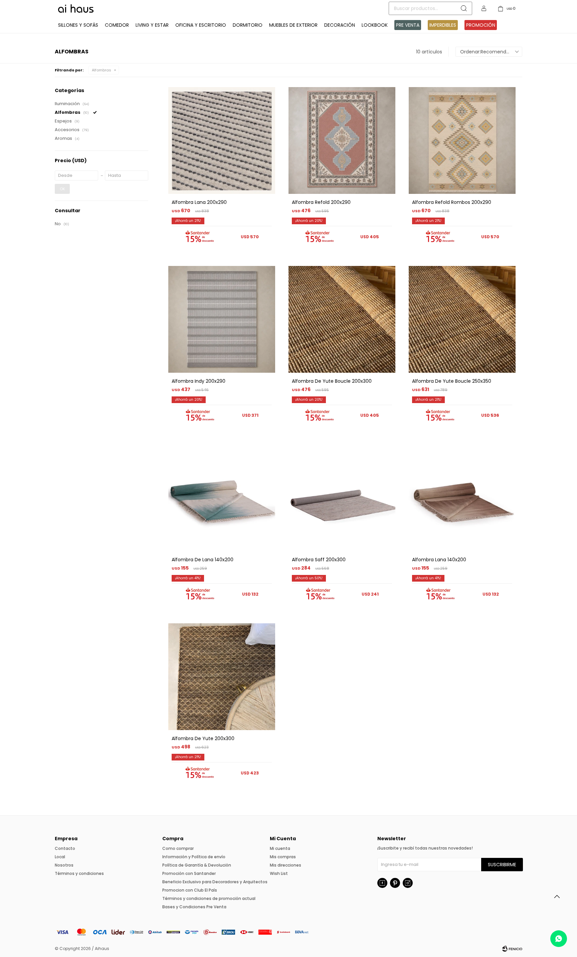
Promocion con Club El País (189, 890)
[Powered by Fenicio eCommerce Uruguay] (512, 949)
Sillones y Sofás (78, 25)
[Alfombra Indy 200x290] (221, 319)
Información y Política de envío (193, 857)
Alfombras (101, 70)
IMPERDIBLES (442, 25)
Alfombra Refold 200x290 (321, 202)
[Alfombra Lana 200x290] (221, 140)
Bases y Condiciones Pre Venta (194, 907)
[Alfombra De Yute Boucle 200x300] (341, 319)
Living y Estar (152, 25)
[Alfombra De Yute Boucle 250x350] (462, 319)
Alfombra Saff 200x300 (319, 559)
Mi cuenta (280, 848)
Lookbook (375, 25)
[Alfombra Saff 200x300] (341, 497)
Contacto (65, 848)
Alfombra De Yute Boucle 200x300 (332, 381)
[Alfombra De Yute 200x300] (221, 676)
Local (60, 857)
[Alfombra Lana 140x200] (462, 497)
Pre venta (407, 25)
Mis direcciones (285, 865)
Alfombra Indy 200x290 (198, 381)
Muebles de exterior (293, 25)
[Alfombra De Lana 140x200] (221, 497)
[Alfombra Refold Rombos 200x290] (462, 140)
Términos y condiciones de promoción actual (208, 898)
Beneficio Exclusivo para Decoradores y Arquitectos (214, 882)
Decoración (339, 25)
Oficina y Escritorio (200, 25)
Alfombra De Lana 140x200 (202, 559)
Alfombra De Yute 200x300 (203, 738)
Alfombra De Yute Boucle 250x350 (451, 381)
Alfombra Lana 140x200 (439, 559)
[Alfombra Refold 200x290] (341, 140)
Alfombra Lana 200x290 (199, 202)
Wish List (279, 873)
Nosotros (64, 865)
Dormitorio (247, 25)
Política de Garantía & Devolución (196, 865)
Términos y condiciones (79, 873)
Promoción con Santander (189, 873)
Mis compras (283, 857)
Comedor (117, 25)
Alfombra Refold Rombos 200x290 (451, 202)
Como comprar (178, 848)
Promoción (480, 25)
